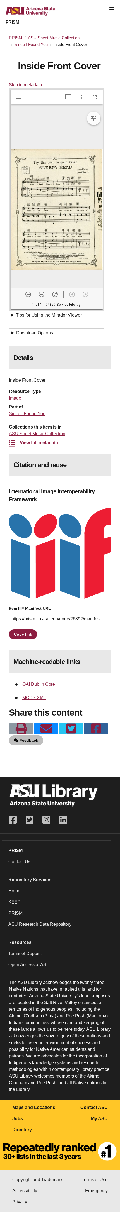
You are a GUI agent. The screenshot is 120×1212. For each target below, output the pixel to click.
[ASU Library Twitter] (29, 819)
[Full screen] (95, 97)
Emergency (96, 1190)
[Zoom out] (41, 294)
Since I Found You (31, 44)
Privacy (19, 1201)
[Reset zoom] (55, 294)
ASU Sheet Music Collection (54, 38)
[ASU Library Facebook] (15, 819)
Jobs (17, 1118)
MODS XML (34, 697)
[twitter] (71, 728)
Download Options (34, 332)
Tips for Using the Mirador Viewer (49, 315)
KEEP (14, 902)
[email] (46, 728)
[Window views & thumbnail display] (68, 97)
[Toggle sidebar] (18, 97)
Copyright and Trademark (37, 1179)
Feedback (28, 740)
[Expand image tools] (93, 118)
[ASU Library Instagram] (46, 819)
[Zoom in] (28, 294)
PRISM (12, 22)
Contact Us (19, 861)
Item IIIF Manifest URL (30, 608)
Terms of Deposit (25, 953)
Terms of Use (95, 1179)
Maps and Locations (33, 1107)
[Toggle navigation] (111, 9)
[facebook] (96, 728)
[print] (21, 728)
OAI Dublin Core (38, 684)
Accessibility (24, 1190)
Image (15, 398)
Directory (22, 1129)
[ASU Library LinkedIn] (63, 819)
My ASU (99, 1118)
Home (14, 890)
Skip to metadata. (26, 84)
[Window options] (81, 97)
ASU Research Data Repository (39, 924)
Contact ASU (94, 1107)
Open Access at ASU (29, 964)
